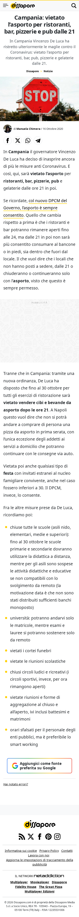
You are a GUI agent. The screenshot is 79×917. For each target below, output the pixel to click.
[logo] (23, 5)
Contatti (67, 851)
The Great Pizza (50, 887)
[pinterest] (48, 836)
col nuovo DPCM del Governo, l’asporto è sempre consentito (35, 208)
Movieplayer (39, 882)
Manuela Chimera (28, 129)
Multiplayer (19, 882)
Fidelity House (25, 887)
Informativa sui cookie (21, 851)
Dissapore (32, 71)
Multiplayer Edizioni (39, 891)
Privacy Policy (49, 851)
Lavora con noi (38, 855)
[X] (31, 836)
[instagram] (57, 836)
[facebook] (39, 836)
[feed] (22, 836)
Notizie (48, 71)
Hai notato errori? (15, 784)
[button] (7, 140)
